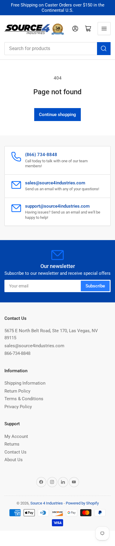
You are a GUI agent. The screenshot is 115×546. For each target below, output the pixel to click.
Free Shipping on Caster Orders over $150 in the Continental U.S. (57, 7)
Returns (11, 444)
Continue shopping (57, 114)
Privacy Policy (18, 406)
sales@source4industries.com (34, 345)
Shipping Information (24, 383)
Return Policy (17, 391)
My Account (16, 436)
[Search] (103, 48)
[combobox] (57, 48)
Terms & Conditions (23, 398)
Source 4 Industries (46, 503)
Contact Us (15, 452)
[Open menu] (104, 28)
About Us (13, 459)
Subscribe (95, 286)
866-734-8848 (17, 353)
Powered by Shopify (82, 503)
